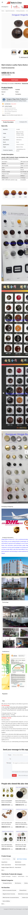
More (2, 904)
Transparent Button (7, 883)
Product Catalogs (22, 859)
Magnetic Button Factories (9, 894)
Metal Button (18, 862)
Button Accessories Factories (9, 890)
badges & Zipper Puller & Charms (8, 867)
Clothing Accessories (20, 10)
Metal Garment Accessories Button (11, 897)
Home (2, 10)
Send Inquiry (14, 80)
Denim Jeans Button (6, 864)
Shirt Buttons (18, 883)
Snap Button (4, 862)
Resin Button (18, 867)
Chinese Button (22, 890)
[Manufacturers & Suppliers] (14, 2)
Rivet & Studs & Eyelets (20, 864)
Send (14, 775)
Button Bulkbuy (6, 901)
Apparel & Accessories (10, 10)
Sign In (3, 115)
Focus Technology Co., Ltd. (18, 909)
